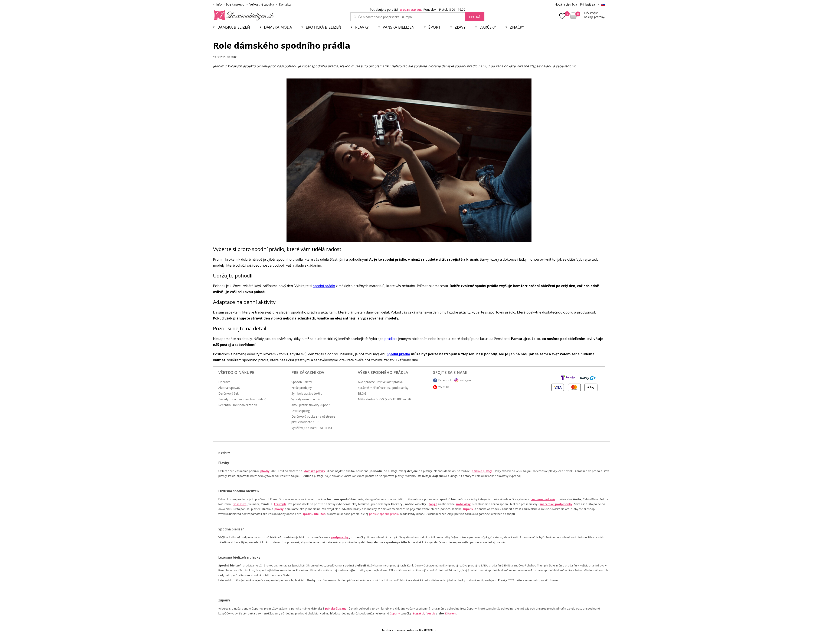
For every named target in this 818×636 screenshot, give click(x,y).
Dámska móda (278, 27)
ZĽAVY (460, 27)
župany (468, 509)
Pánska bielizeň (399, 27)
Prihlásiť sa (587, 4)
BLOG (362, 393)
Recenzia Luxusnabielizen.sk (237, 405)
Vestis (430, 613)
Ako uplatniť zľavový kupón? (310, 405)
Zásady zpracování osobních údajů (242, 399)
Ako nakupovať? (229, 388)
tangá (433, 504)
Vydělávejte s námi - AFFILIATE (312, 428)
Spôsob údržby (301, 382)
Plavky (362, 27)
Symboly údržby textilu (306, 393)
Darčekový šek (228, 393)
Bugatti (418, 613)
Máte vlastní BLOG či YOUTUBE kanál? (384, 399)
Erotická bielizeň (323, 27)
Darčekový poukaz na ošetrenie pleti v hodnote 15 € (313, 419)
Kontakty (285, 4)
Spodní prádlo (398, 354)
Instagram (466, 380)
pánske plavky (482, 471)
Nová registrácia (565, 4)
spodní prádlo (324, 285)
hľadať (475, 17)
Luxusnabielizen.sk (243, 15)
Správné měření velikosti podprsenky (383, 388)
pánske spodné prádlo (384, 514)
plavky (279, 509)
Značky (517, 27)
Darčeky (488, 27)
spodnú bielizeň (314, 514)
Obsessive (239, 504)
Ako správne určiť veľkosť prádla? (380, 382)
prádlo (389, 338)
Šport (434, 27)
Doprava (224, 382)
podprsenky (340, 537)
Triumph (280, 504)
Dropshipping (300, 411)
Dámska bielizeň (233, 27)
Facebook (445, 380)
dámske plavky (314, 471)
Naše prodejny (301, 388)
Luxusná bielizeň (543, 499)
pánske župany (335, 608)
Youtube (444, 387)
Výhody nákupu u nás (306, 399)
